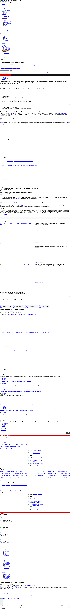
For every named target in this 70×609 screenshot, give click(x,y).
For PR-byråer (6, 20)
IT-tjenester (4, 77)
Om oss (5, 573)
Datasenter (6, 553)
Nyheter (3, 4)
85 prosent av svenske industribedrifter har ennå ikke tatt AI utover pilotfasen (12, 448)
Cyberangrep (6, 547)
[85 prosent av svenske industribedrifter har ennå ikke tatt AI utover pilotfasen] (55, 479)
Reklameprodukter (7, 22)
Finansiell (3, 11)
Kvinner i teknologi (7, 10)
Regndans (1, 122)
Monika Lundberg (16, 198)
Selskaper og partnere (5, 564)
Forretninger (6, 8)
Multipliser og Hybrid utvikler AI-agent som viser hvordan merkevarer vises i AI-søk (13, 442)
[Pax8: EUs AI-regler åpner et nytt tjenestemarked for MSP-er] (57, 477)
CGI (13, 113)
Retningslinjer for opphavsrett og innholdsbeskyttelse (10, 29)
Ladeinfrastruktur (7, 49)
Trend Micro (6, 571)
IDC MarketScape (24, 205)
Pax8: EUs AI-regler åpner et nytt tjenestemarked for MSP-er (41, 72)
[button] (1, 602)
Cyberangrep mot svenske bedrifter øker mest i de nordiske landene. (11, 490)
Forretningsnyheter (5, 78)
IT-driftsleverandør (7, 555)
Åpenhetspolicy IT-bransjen (6, 28)
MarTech (3, 425)
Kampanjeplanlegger (7, 23)
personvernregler (27, 65)
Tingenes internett (7, 563)
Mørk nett (5, 549)
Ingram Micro (6, 568)
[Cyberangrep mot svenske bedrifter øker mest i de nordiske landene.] (7, 489)
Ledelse (3, 397)
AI (4, 5)
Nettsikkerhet (6, 7)
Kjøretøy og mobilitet (5, 15)
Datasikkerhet (6, 551)
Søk (10, 2)
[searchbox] (4, 2)
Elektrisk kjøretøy (7, 16)
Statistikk (5, 24)
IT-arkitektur (6, 554)
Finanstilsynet (6, 562)
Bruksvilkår (4, 590)
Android (5, 38)
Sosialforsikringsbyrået (62, 113)
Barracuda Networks (7, 566)
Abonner (11, 64)
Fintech (5, 13)
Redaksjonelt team (7, 19)
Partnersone (6, 25)
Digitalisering (4, 424)
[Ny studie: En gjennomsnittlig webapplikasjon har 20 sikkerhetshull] (56, 471)
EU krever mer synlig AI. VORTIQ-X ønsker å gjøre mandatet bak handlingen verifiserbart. (15, 444)
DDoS (5, 550)
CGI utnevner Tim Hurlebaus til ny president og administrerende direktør (50, 264)
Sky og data (4, 388)
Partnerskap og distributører (6, 387)
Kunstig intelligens (5, 423)
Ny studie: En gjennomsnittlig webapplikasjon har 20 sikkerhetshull (11, 471)
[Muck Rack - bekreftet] (35, 596)
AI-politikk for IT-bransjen (6, 30)
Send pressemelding (7, 21)
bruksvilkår (33, 65)
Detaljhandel (4, 14)
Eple (5, 6)
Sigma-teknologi (6, 570)
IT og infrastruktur (5, 552)
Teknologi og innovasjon (8, 9)
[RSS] (20, 68)
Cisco (5, 567)
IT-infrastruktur (6, 557)
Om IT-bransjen (4, 18)
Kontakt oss (2, 69)
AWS (5, 565)
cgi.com (5, 214)
